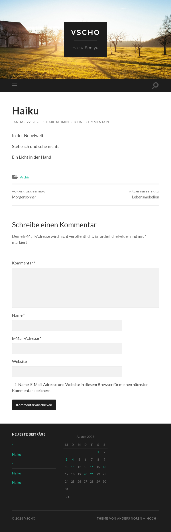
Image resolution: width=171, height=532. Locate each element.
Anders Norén (129, 518)
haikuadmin (57, 122)
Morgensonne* (29, 194)
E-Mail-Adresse (26, 338)
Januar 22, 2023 (26, 122)
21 (92, 474)
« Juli (68, 497)
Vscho (85, 32)
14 (92, 467)
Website (19, 361)
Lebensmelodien (144, 194)
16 (104, 467)
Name (18, 315)
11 (73, 467)
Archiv (25, 177)
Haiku (16, 454)
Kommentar (23, 262)
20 (85, 474)
